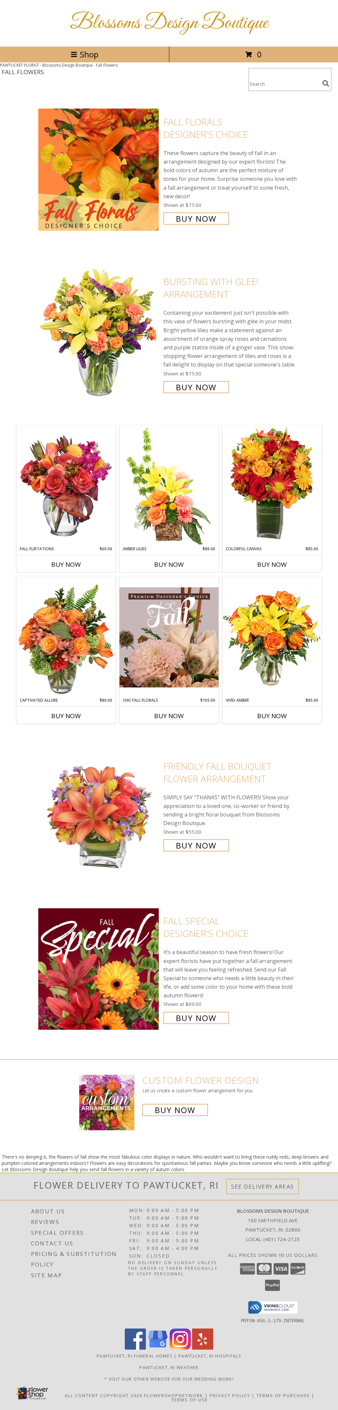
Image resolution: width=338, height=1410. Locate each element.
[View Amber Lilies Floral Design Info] (169, 486)
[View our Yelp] (202, 1348)
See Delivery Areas (262, 1186)
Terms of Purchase (283, 1395)
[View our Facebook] (135, 1348)
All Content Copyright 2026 (104, 1395)
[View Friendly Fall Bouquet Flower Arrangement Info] (99, 805)
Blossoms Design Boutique (169, 23)
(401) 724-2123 (281, 1239)
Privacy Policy (230, 1395)
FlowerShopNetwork (173, 1395)
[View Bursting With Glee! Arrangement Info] (99, 334)
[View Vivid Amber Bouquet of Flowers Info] (271, 637)
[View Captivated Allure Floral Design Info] (66, 637)
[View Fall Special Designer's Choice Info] (99, 969)
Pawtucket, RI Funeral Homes (135, 1356)
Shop (89, 54)
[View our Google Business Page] (157, 1348)
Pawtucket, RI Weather (168, 1367)
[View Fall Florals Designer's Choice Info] (99, 169)
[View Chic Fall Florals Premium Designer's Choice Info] (169, 637)
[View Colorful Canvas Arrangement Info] (271, 485)
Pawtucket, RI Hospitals (209, 1356)
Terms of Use (189, 1400)
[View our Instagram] (180, 1348)
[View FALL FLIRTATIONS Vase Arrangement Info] (66, 486)
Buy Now (196, 218)
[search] (326, 83)
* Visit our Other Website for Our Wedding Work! (169, 1379)
